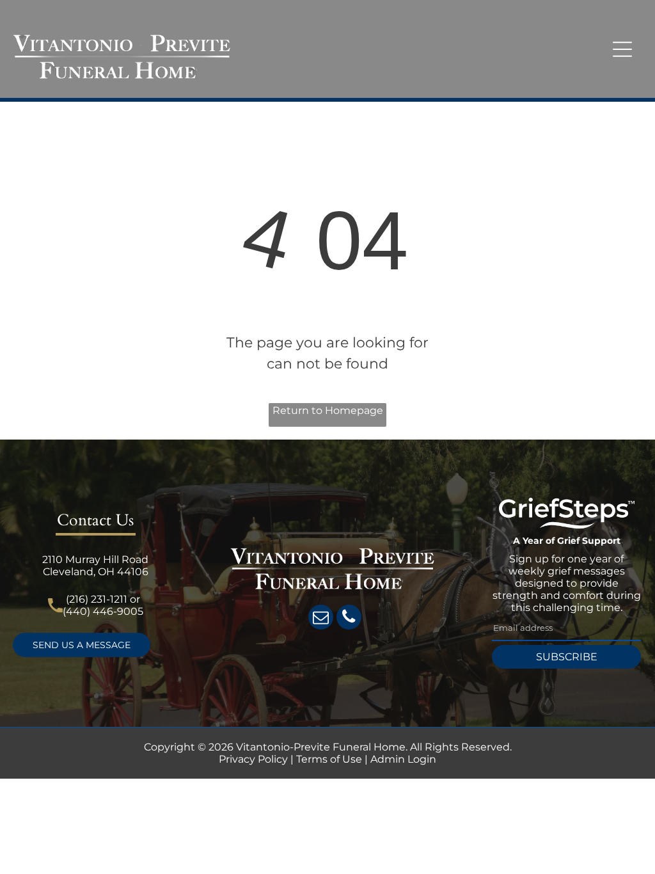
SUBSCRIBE (566, 657)
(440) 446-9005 (103, 611)
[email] (320, 619)
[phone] (348, 619)
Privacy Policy (253, 759)
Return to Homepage (327, 410)
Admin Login (403, 759)
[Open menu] (622, 49)
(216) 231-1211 (96, 599)
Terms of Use (329, 759)
